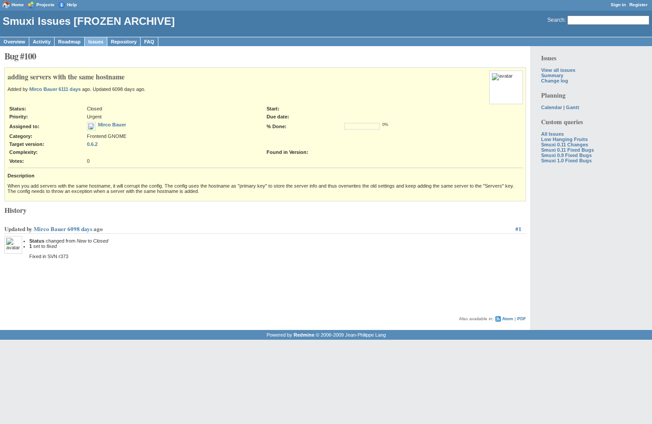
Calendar (551, 107)
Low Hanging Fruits (564, 139)
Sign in (618, 4)
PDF (521, 318)
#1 (518, 228)
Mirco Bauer (43, 89)
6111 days (70, 89)
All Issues (552, 134)
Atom (507, 318)
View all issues (558, 70)
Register (638, 4)
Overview (14, 41)
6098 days (79, 228)
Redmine (304, 335)
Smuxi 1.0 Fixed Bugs (566, 160)
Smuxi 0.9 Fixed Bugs (566, 155)
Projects (45, 4)
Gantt (572, 107)
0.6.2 (92, 144)
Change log (554, 80)
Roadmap (69, 41)
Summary (552, 75)
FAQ (149, 41)
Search (556, 20)
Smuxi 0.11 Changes (564, 144)
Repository (124, 41)
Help (72, 4)
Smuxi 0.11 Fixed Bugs (567, 150)
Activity (42, 41)
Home (18, 4)
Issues (95, 41)
